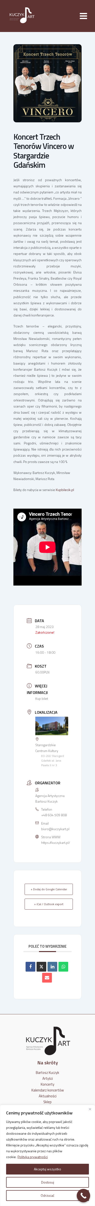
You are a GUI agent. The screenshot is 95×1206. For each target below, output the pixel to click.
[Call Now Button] (83, 1195)
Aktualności (48, 1096)
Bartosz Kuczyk (47, 1072)
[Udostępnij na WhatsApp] (63, 967)
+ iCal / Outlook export (48, 904)
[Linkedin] (52, 967)
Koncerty (47, 1084)
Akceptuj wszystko (47, 1169)
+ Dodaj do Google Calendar (49, 889)
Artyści (47, 1078)
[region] (47, 1155)
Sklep (47, 1102)
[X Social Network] (41, 967)
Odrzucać (47, 1195)
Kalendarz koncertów (47, 1090)
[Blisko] (90, 1109)
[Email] (47, 978)
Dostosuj (47, 1182)
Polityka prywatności (33, 1156)
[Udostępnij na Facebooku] (30, 967)
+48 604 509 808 (54, 815)
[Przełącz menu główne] (83, 16)
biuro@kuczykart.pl (55, 828)
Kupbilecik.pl (65, 489)
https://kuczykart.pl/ (55, 842)
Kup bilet (41, 698)
